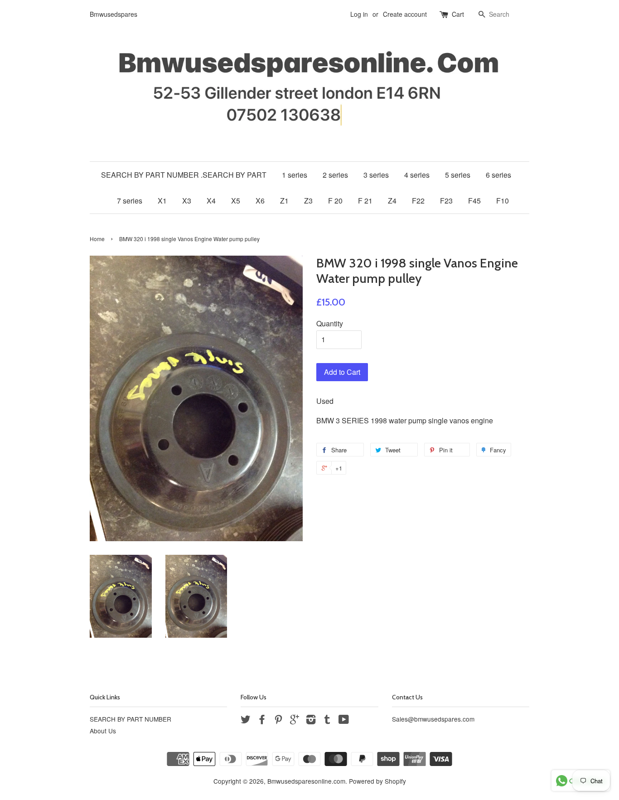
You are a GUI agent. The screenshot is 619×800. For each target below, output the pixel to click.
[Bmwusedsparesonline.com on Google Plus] (295, 720)
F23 (446, 200)
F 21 (365, 200)
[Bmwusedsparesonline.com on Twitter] (246, 720)
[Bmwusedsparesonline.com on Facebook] (262, 720)
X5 (235, 200)
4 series (417, 175)
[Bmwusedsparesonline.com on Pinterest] (278, 720)
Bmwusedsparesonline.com (306, 780)
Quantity (329, 323)
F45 (474, 200)
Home (97, 238)
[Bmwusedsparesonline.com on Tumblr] (327, 720)
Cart (458, 14)
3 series (376, 175)
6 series (498, 175)
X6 (260, 200)
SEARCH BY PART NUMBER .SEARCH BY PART (183, 175)
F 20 (335, 200)
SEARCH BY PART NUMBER (130, 718)
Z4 (392, 200)
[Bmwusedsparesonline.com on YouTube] (344, 720)
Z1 (284, 200)
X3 (186, 200)
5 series (457, 175)
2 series (335, 175)
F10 (502, 200)
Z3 (308, 200)
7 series (129, 200)
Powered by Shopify (377, 780)
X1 (162, 200)
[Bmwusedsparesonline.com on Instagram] (311, 720)
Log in (359, 14)
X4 (211, 200)
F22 (418, 200)
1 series (294, 175)
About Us (103, 730)
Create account (405, 14)
